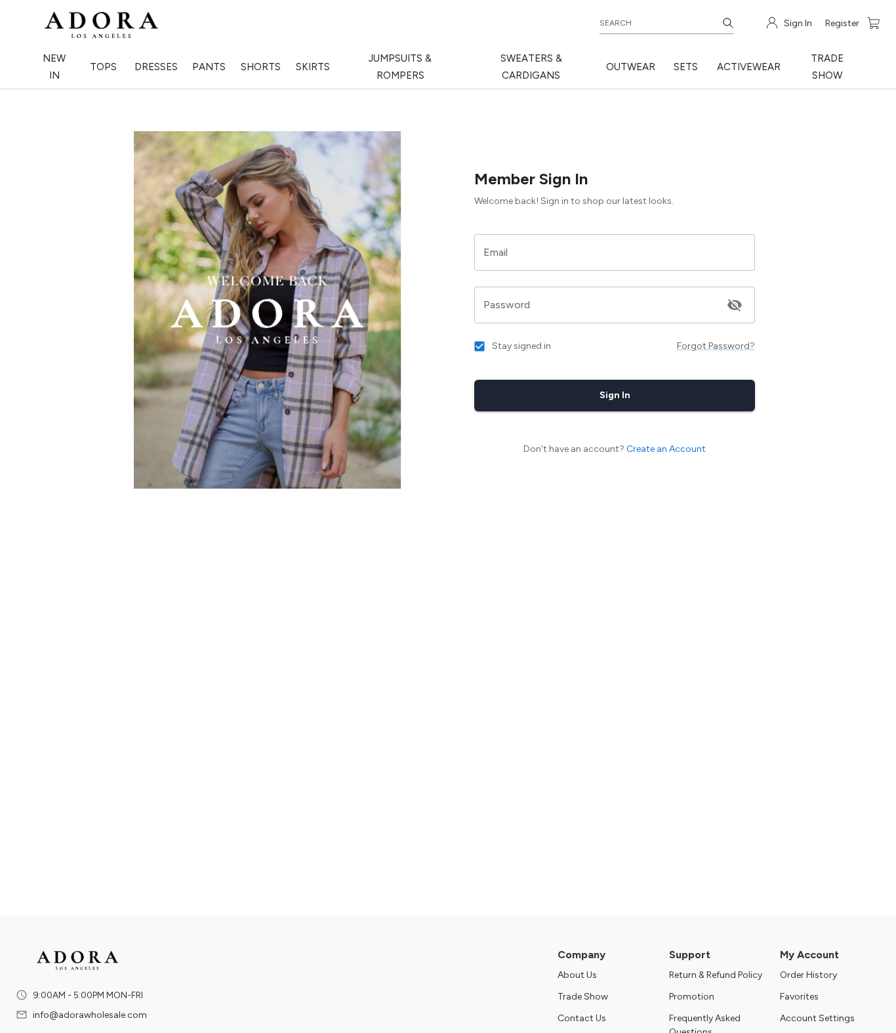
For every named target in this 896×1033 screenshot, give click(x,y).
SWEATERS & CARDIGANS (531, 66)
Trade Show (583, 996)
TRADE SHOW (827, 66)
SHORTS (261, 67)
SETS (686, 67)
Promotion (691, 996)
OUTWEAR (630, 67)
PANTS (209, 67)
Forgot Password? (716, 346)
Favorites (799, 996)
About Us (577, 975)
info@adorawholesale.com (90, 1015)
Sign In (615, 395)
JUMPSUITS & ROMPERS (400, 66)
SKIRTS (313, 67)
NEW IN (54, 66)
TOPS (103, 67)
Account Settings (817, 1018)
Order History (808, 975)
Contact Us (582, 1018)
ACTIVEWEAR (749, 67)
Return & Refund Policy (715, 975)
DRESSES (156, 67)
